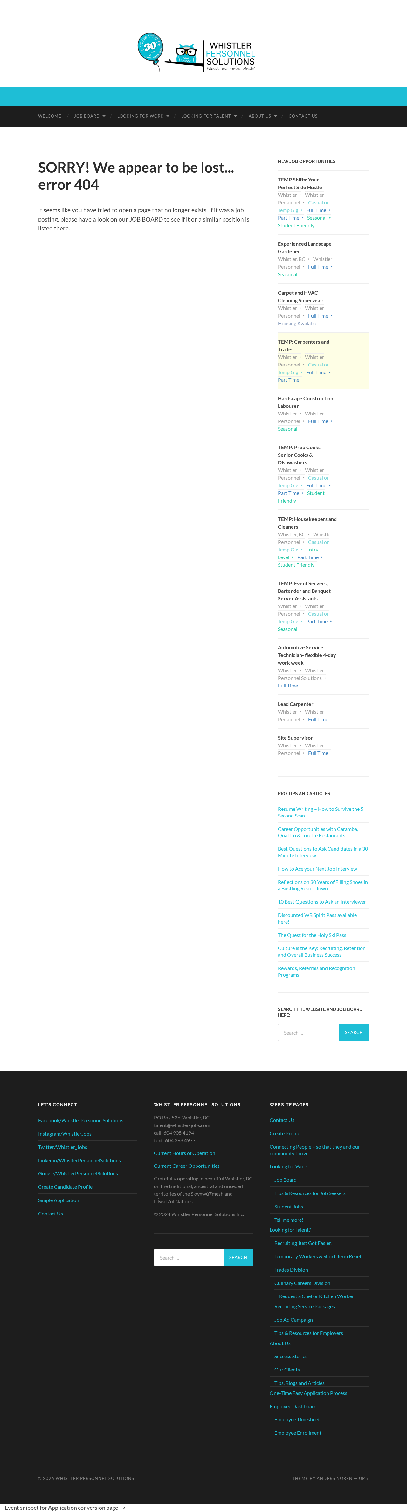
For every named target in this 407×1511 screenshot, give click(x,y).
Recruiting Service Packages (304, 1306)
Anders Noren (335, 1478)
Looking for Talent (206, 116)
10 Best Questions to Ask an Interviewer (322, 902)
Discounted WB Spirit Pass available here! (317, 918)
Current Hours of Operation (184, 1153)
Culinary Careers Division (302, 1283)
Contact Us (303, 116)
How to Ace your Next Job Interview (317, 868)
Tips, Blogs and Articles (299, 1383)
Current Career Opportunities (187, 1166)
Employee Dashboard (293, 1406)
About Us (260, 116)
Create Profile (285, 1133)
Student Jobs (288, 1206)
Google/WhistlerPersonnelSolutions (78, 1173)
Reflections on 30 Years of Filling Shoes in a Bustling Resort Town (323, 885)
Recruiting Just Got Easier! (303, 1243)
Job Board (87, 116)
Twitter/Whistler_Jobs (62, 1147)
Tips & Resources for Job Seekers (310, 1193)
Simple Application (58, 1200)
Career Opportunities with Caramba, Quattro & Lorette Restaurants (318, 832)
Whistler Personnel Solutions (95, 1478)
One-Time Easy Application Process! (309, 1393)
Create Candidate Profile (65, 1187)
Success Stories (290, 1356)
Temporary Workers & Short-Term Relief (317, 1256)
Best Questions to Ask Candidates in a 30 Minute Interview (323, 851)
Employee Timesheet (297, 1419)
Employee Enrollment (297, 1433)
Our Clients (287, 1369)
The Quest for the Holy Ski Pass (312, 935)
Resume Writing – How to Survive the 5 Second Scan (320, 812)
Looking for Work (140, 116)
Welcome (49, 116)
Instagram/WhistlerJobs (65, 1134)
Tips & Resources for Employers (308, 1333)
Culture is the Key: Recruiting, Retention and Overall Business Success (322, 951)
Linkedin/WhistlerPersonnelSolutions (79, 1160)
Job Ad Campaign (293, 1319)
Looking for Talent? (290, 1230)
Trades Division (291, 1270)
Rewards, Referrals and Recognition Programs (316, 971)
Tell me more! (288, 1220)
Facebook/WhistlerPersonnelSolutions (80, 1120)
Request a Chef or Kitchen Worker (316, 1296)
